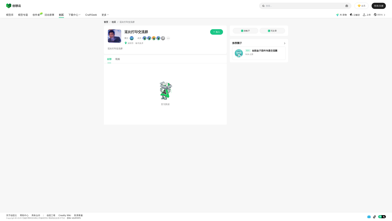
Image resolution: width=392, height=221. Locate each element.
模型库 (10, 14)
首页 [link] (106, 22)
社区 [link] (114, 22)
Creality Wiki (64, 215)
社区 (61, 14)
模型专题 (23, 14)
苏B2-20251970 (74, 218)
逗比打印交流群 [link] (127, 22)
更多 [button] (104, 14)
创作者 (36, 14)
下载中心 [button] (73, 14)
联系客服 (78, 215)
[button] (380, 14)
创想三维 (51, 215)
